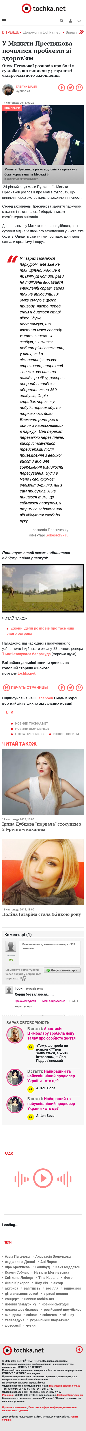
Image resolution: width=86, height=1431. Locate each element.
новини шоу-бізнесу (32, 729)
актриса (11, 1288)
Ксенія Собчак (17, 1272)
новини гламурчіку (20, 1304)
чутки (31, 1325)
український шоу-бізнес (49, 1320)
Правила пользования (14, 1407)
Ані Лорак (48, 1262)
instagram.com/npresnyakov (21, 178)
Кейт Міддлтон (67, 1267)
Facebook (44, 698)
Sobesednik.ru (57, 535)
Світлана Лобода (19, 1278)
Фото (68, 1278)
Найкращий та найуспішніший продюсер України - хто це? (51, 1076)
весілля (52, 1288)
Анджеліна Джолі (20, 1262)
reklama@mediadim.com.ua (64, 1385)
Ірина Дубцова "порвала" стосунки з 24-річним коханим (41, 826)
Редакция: (8, 1395)
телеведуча (14, 1320)
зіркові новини (66, 734)
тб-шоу (68, 1315)
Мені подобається (53, 1001)
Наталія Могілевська (51, 1272)
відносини (72, 1288)
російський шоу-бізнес (62, 1309)
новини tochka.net (31, 723)
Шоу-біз (41, 1283)
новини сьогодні (55, 1304)
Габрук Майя (26, 86)
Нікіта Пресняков (29, 734)
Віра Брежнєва (17, 1267)
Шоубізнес (12, 108)
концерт (12, 1299)
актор (58, 1283)
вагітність (32, 1288)
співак (31, 1315)
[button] (70, 20)
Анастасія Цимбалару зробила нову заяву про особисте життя (51, 1033)
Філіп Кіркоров (17, 1283)
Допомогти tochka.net (41, 32)
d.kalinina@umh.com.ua (69, 1395)
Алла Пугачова (17, 1256)
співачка (49, 1315)
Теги (8, 1242)
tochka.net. (27, 673)
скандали (13, 1315)
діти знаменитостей (21, 1294)
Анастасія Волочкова (53, 1256)
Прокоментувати (25, 1001)
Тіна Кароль (48, 1278)
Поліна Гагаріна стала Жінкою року (41, 914)
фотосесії (13, 1325)
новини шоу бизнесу (21, 1309)
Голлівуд (42, 1267)
